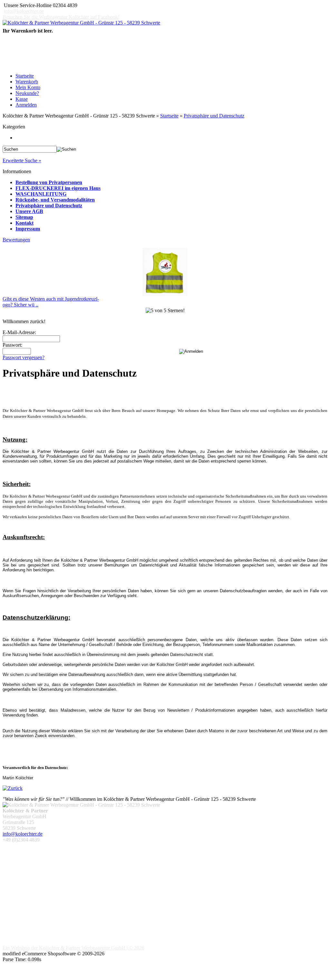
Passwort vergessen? (23, 357)
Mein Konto (27, 87)
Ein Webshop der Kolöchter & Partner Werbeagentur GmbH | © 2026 (73, 948)
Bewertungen (16, 239)
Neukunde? (27, 93)
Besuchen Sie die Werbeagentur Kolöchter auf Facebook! (61, 17)
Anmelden (26, 105)
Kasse (21, 99)
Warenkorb (26, 81)
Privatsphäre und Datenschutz (214, 115)
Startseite (24, 76)
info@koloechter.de (24, 11)
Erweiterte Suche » (22, 160)
